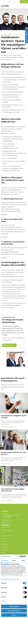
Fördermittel (5, 463)
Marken (3, 552)
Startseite (3, 34)
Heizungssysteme (6, 500)
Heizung (10, 34)
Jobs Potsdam (4, 547)
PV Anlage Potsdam (6, 535)
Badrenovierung (5, 527)
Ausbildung (4, 549)
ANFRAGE (26, 40)
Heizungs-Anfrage (8, 345)
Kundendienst (4, 544)
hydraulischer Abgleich (8, 427)
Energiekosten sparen (6, 35)
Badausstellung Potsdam (7, 530)
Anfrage (24, 1)
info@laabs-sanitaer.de (15, 1)
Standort (3, 1)
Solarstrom (4, 538)
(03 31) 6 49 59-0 (9, 1)
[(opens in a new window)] (26, 28)
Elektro (3, 541)
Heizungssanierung (18, 34)
